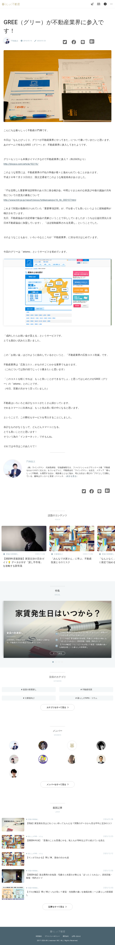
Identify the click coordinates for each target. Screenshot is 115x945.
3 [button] (59, 662)
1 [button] (53, 662)
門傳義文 (14, 41)
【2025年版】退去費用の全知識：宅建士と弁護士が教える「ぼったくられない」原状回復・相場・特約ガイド (83, 639)
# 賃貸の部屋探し (29, 689)
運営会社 (66, 936)
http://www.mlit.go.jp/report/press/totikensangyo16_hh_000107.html (40, 200)
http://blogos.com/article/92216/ (21, 164)
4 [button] (62, 662)
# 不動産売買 (86, 689)
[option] (24, 547)
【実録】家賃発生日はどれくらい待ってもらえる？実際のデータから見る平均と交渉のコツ (83, 633)
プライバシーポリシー (52, 936)
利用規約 (39, 936)
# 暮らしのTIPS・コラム (86, 698)
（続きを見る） (71, 476)
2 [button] (56, 662)
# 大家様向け (29, 698)
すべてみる (57, 653)
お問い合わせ (76, 936)
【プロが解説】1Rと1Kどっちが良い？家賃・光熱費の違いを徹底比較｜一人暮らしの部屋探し (83, 645)
